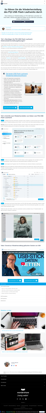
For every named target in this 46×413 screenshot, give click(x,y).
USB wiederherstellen (13, 372)
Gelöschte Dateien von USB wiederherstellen (10, 291)
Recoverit (8, 58)
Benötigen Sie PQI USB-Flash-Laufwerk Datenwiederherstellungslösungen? (17, 32)
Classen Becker (8, 27)
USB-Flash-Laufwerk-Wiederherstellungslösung (13, 46)
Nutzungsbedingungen (33, 405)
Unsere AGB (6, 405)
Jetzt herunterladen (9, 107)
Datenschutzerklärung (12, 405)
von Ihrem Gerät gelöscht (13, 52)
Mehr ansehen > (41, 249)
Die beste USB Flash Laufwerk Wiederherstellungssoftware (17, 75)
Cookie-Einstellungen (24, 405)
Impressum (18, 405)
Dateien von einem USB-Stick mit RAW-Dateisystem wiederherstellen (15, 351)
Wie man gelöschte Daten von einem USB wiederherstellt (12, 330)
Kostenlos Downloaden (18, 21)
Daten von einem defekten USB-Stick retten (10, 288)
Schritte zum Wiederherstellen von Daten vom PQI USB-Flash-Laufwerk (16, 34)
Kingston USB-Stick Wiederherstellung (9, 293)
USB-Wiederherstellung (16, 29)
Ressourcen (7, 372)
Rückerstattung (40, 405)
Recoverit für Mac (22, 58)
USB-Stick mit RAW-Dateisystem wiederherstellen (11, 290)
